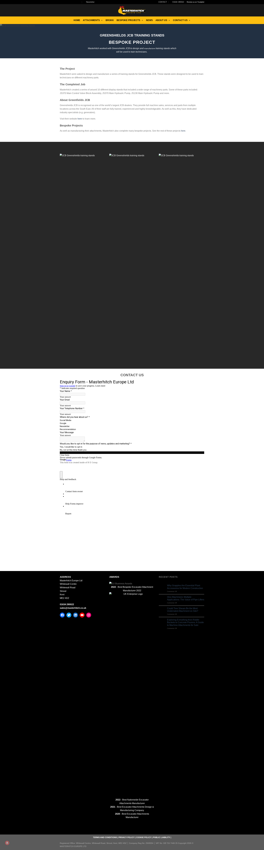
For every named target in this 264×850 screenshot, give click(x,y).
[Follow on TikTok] (66, 2)
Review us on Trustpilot (195, 2)
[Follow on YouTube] (79, 2)
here (79, 119)
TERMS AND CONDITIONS (105, 837)
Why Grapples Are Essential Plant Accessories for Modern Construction (185, 586)
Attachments (91, 20)
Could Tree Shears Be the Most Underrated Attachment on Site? (182, 609)
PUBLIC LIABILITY (161, 837)
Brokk (110, 20)
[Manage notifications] (7, 843)
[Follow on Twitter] (69, 2)
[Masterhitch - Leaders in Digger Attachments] (132, 10)
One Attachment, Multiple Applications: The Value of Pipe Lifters (185, 598)
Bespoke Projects (128, 20)
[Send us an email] (71, 2)
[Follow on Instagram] (64, 2)
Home (77, 20)
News (149, 20)
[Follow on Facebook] (61, 2)
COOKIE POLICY (143, 837)
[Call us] (74, 2)
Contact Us (180, 20)
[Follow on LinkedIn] (77, 2)
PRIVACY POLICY (126, 837)
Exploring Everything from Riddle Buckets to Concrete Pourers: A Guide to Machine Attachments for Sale (185, 622)
